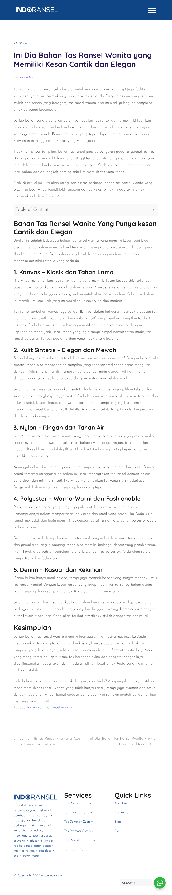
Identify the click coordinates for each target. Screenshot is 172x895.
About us (121, 803)
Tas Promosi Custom (78, 831)
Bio (117, 831)
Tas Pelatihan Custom (79, 840)
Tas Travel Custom (77, 849)
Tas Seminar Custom (78, 822)
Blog (118, 822)
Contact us (122, 812)
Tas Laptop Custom (78, 812)
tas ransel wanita (58, 708)
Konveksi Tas (25, 77)
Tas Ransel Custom (77, 803)
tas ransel (34, 708)
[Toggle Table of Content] (149, 209)
